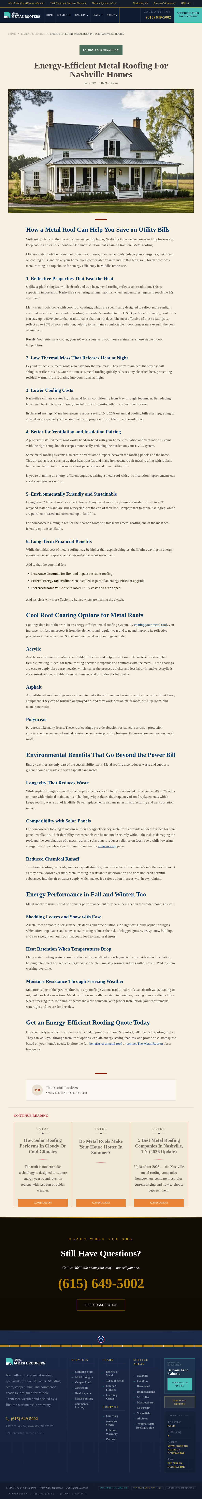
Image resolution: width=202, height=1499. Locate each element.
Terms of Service (43, 1494)
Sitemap (65, 1494)
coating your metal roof (150, 625)
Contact (81, 1494)
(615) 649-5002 (158, 17)
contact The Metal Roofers (145, 1043)
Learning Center (33, 34)
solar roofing (107, 846)
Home (49, 15)
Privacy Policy (18, 1494)
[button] (64, 15)
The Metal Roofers (25, 1487)
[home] (22, 15)
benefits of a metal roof (105, 1043)
